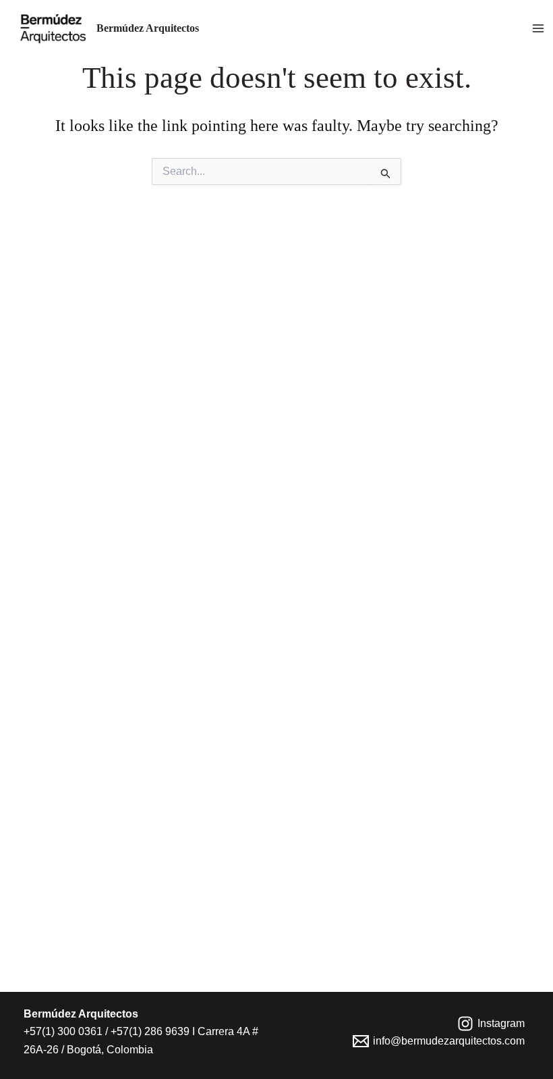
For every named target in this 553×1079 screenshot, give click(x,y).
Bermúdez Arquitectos (147, 28)
